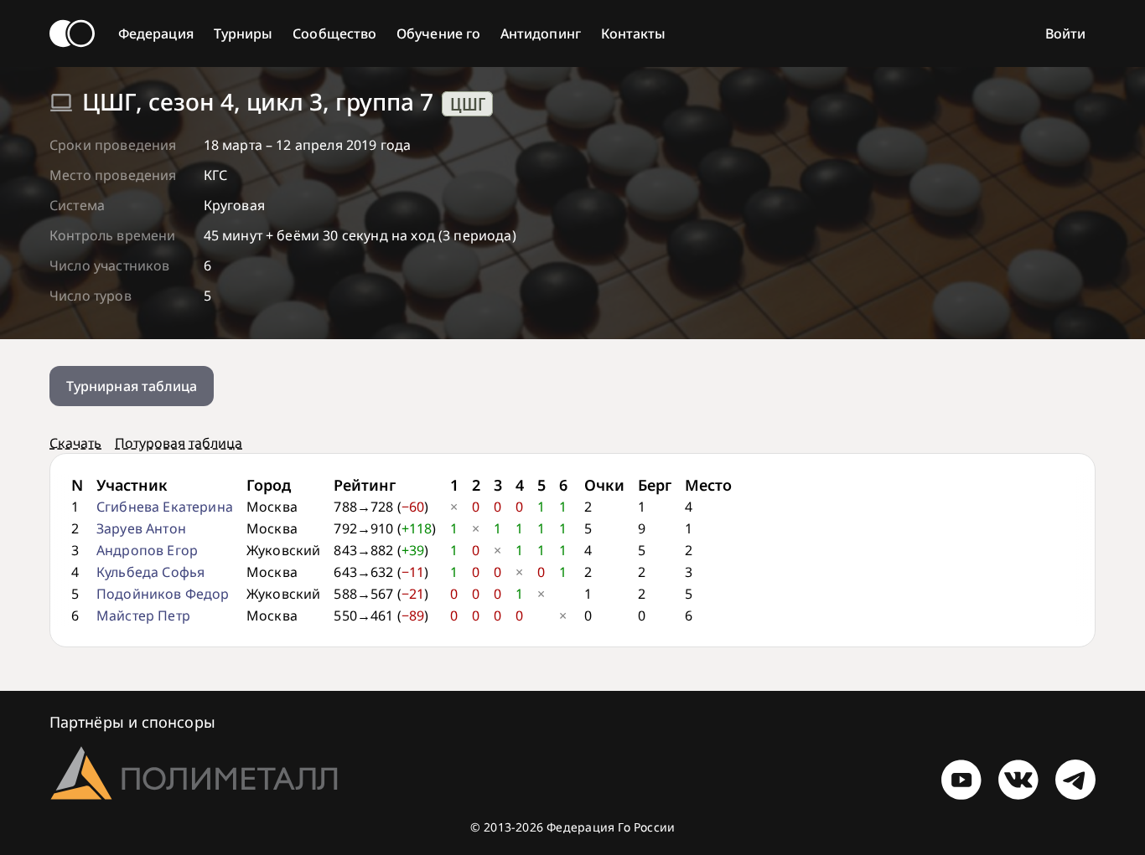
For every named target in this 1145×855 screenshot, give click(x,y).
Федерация (156, 33)
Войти (1065, 33)
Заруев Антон (141, 528)
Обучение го (438, 33)
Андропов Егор (147, 550)
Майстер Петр (143, 615)
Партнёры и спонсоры (132, 722)
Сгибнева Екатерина (164, 506)
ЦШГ (467, 104)
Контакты (633, 33)
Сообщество (334, 33)
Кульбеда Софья (150, 572)
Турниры (243, 33)
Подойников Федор (163, 594)
